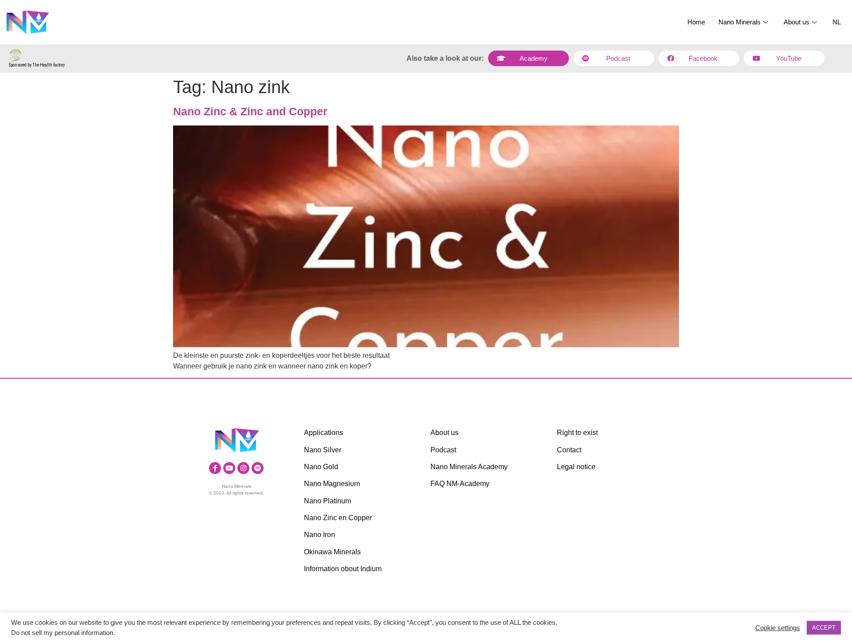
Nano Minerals (739, 22)
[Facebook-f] (215, 468)
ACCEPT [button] (824, 627)
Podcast (443, 450)
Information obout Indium (343, 568)
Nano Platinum (327, 501)
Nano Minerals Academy (469, 466)
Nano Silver (322, 450)
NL (836, 22)
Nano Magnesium (332, 483)
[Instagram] (243, 468)
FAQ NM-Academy (459, 483)
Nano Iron (319, 534)
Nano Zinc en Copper (338, 517)
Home (696, 22)
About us (796, 22)
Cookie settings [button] (777, 627)
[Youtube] (229, 468)
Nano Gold (321, 466)
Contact (569, 450)
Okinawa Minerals (332, 552)
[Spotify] (258, 468)
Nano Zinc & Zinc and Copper (250, 111)
